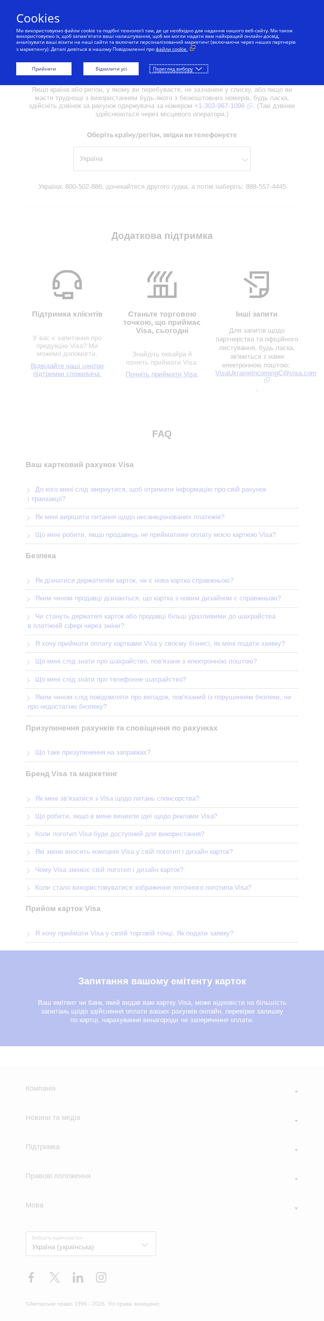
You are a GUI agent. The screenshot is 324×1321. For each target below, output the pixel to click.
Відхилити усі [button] (111, 68)
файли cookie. (172, 49)
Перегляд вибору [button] (173, 68)
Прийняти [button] (44, 68)
